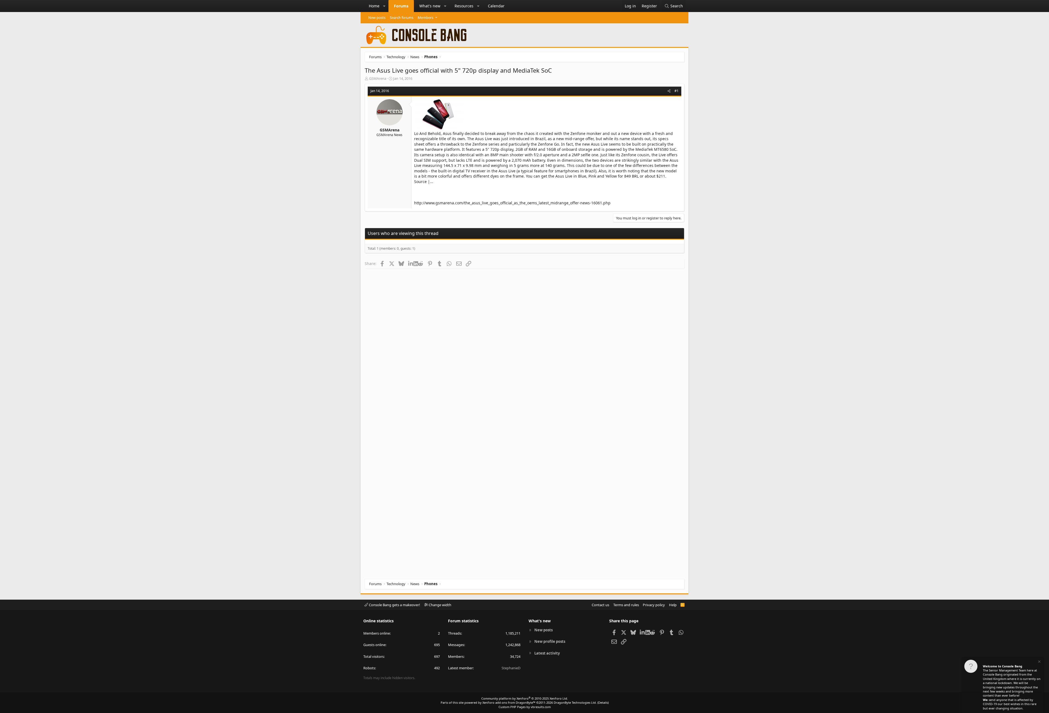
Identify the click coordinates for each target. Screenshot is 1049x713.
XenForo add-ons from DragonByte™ (508, 702)
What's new (429, 5)
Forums (401, 5)
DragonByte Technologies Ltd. (575, 702)
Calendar (496, 5)
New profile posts (549, 641)
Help (673, 604)
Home (374, 5)
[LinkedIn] (411, 263)
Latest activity (547, 653)
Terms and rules (626, 604)
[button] (384, 6)
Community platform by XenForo (524, 698)
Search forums (401, 17)
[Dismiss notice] (1039, 662)
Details (603, 702)
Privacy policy (654, 604)
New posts (376, 17)
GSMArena (377, 78)
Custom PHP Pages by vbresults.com (525, 707)
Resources (464, 5)
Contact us (600, 604)
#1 (676, 91)
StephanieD (511, 667)
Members (425, 17)
